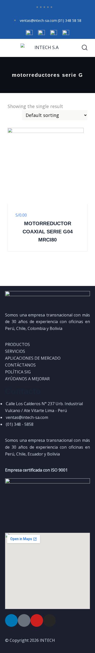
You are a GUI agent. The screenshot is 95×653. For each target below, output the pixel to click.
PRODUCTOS (17, 344)
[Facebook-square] (24, 620)
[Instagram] (49, 620)
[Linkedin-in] (11, 620)
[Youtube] (36, 620)
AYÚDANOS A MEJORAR (27, 379)
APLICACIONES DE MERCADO (33, 358)
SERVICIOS (15, 351)
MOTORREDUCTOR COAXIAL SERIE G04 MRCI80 (48, 231)
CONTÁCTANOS (20, 365)
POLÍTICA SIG (18, 372)
